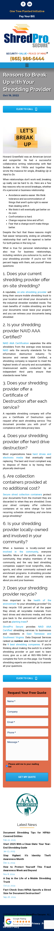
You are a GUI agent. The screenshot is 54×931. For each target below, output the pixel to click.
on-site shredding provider (32, 292)
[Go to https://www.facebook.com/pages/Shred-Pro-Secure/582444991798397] (23, 4)
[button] (27, 109)
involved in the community (20, 551)
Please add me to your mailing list (23, 765)
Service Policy (11, 926)
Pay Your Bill (27, 16)
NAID (5, 350)
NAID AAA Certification (16, 343)
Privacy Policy (40, 923)
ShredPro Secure (13, 626)
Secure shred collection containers (22, 494)
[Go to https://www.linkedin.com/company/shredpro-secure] (29, 4)
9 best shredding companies (23, 644)
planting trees (19, 621)
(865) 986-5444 (27, 58)
